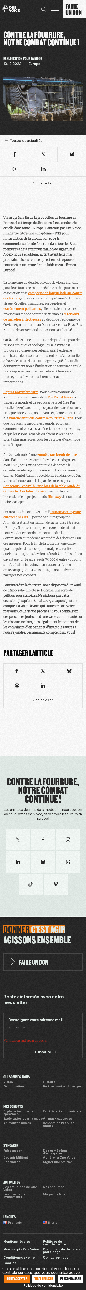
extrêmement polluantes (22, 309)
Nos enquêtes (53, 1187)
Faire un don (12, 1151)
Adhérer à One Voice (59, 1157)
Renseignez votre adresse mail (35, 1020)
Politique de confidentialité (54, 1243)
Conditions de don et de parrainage (61, 1251)
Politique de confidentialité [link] (43, 1285)
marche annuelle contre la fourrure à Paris (41, 418)
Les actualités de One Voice (20, 1188)
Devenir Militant (15, 1157)
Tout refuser (43, 1278)
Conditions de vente (19, 1257)
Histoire (49, 1082)
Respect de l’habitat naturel (58, 1124)
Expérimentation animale (62, 1111)
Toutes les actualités (26, 141)
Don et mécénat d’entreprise (55, 1152)
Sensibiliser (12, 1162)
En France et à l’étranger (62, 1086)
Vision (8, 1082)
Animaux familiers (17, 1123)
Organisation (13, 1086)
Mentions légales (16, 1241)
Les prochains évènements (14, 1196)
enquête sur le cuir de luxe (57, 455)
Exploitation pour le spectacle (18, 1113)
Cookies (9, 1263)
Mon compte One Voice (21, 1249)
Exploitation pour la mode (23, 1118)
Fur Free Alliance (61, 397)
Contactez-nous (55, 1257)
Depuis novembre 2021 (20, 392)
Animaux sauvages (57, 1118)
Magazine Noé (54, 1194)
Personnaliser (70, 1278)
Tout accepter (17, 1278)
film (54, 497)
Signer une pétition (58, 1162)
